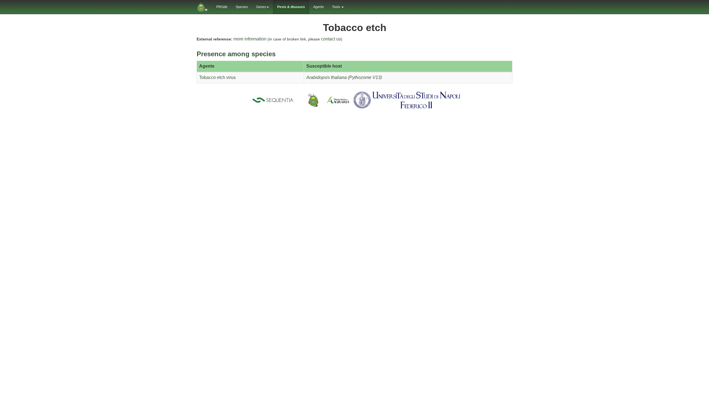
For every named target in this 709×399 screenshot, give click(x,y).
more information (249, 39)
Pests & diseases (291, 7)
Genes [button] (261, 7)
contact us (331, 39)
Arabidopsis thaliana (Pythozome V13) (344, 77)
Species (242, 7)
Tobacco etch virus (217, 77)
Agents (318, 7)
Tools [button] (336, 7)
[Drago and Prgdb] (313, 100)
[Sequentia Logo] (274, 100)
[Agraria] (338, 100)
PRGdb (221, 7)
